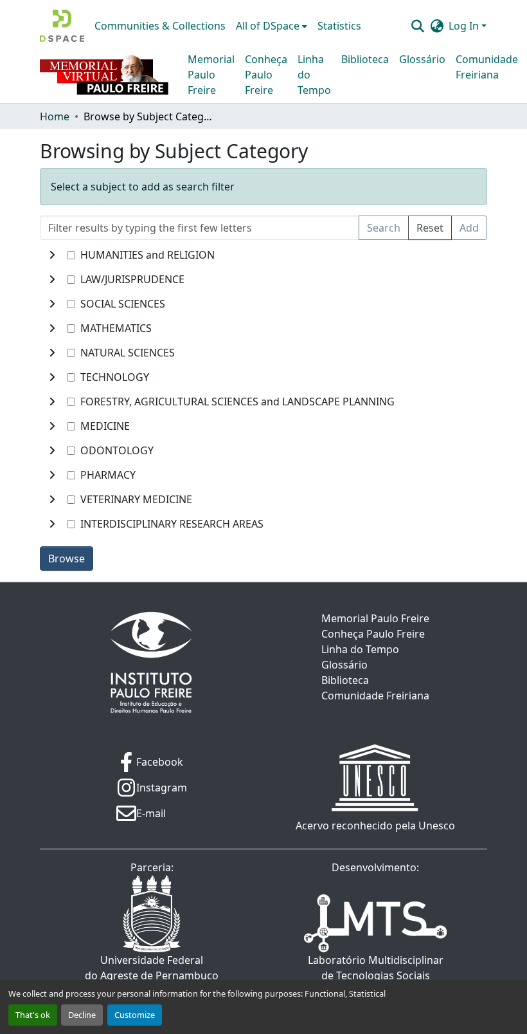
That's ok (32, 1014)
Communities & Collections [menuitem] (160, 26)
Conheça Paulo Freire (266, 74)
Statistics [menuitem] (339, 26)
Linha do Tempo (314, 74)
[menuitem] (271, 25)
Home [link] (54, 116)
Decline (82, 1014)
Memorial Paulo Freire (211, 74)
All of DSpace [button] (267, 26)
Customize (134, 1014)
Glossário (422, 59)
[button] (62, 26)
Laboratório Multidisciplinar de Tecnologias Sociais (375, 968)
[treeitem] (263, 279)
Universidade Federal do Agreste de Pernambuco (152, 968)
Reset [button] (429, 228)
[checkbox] (71, 255)
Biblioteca (365, 59)
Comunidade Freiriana (487, 67)
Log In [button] (465, 26)
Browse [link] (66, 558)
